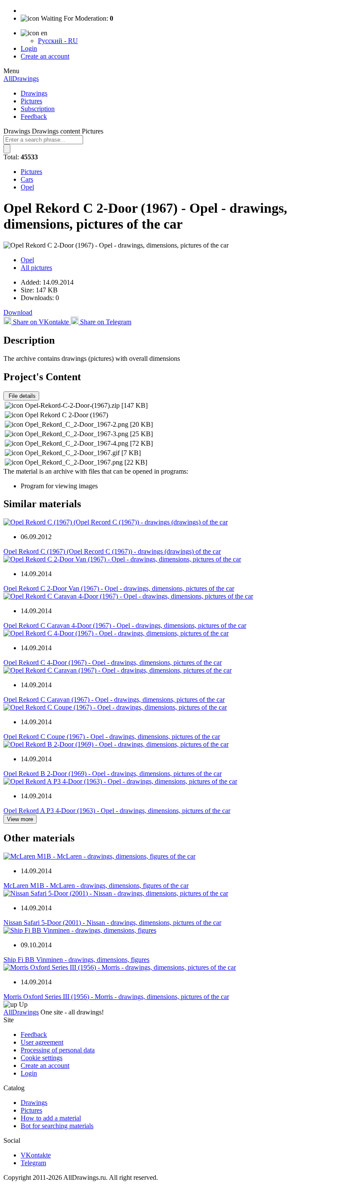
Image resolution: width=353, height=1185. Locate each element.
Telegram (33, 1162)
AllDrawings (21, 78)
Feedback (34, 116)
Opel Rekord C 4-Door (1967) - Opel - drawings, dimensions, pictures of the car (112, 662)
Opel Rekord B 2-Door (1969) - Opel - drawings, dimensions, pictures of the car (112, 773)
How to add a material (51, 1118)
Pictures (31, 101)
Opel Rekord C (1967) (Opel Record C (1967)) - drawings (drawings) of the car (112, 551)
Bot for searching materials (57, 1125)
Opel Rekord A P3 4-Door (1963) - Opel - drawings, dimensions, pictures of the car (116, 810)
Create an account (45, 56)
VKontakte (36, 1155)
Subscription (38, 108)
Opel (27, 187)
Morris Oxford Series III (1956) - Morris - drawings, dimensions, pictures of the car (116, 996)
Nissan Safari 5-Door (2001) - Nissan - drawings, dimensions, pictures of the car (112, 922)
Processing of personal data (58, 1050)
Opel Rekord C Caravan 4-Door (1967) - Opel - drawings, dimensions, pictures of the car (124, 625)
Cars (27, 179)
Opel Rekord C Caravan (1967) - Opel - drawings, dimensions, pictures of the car (114, 699)
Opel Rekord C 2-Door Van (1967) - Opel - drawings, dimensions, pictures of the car (118, 588)
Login (29, 48)
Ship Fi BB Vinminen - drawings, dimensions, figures (76, 959)
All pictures (36, 267)
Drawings (34, 93)
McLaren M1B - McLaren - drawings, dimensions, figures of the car (96, 885)
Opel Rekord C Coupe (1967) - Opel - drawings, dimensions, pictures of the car (111, 736)
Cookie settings (41, 1057)
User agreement (42, 1042)
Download (17, 312)
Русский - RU (58, 40)
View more (20, 819)
